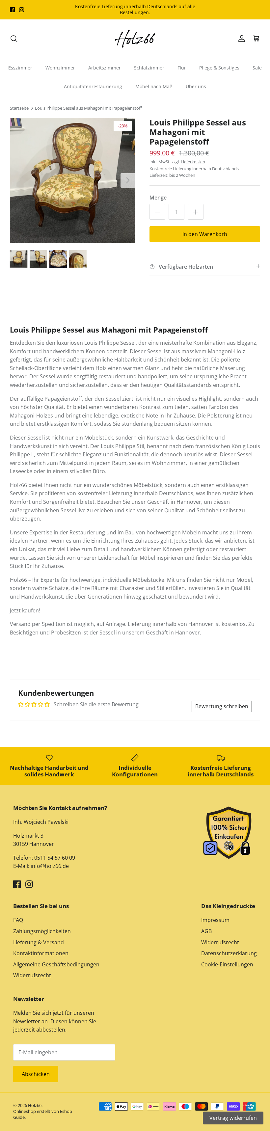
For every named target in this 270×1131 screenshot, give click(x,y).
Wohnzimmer (60, 68)
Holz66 (34, 1105)
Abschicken (36, 1074)
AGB (206, 931)
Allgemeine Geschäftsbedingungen (56, 964)
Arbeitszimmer (104, 68)
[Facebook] (12, 9)
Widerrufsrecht (32, 975)
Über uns (196, 86)
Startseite (19, 108)
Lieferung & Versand (38, 942)
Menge (158, 197)
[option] (72, 180)
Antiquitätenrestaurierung (93, 86)
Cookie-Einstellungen (227, 964)
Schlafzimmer (149, 68)
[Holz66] (135, 38)
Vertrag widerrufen (233, 1117)
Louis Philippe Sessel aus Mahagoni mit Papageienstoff (88, 108)
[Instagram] (21, 9)
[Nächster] (128, 180)
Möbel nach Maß (154, 86)
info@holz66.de (50, 866)
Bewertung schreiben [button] (221, 706)
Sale (257, 68)
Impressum (215, 920)
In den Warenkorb (204, 234)
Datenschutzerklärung (229, 953)
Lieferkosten (193, 162)
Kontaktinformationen (40, 953)
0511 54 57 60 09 (54, 857)
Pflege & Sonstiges (219, 68)
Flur (181, 68)
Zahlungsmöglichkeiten (42, 931)
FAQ (18, 920)
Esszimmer (20, 68)
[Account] (240, 38)
